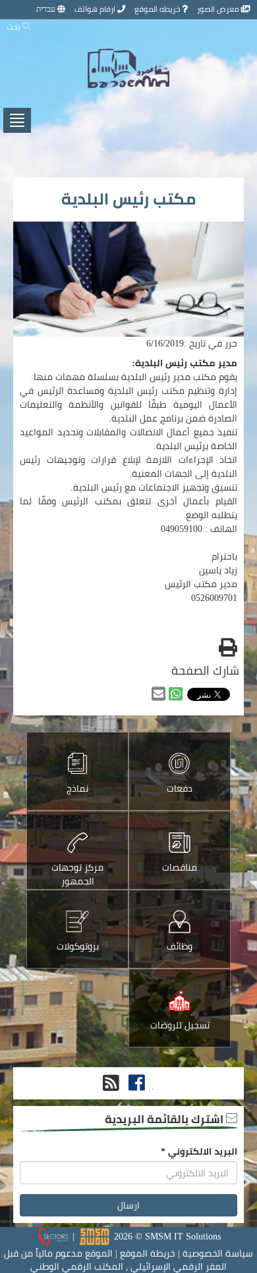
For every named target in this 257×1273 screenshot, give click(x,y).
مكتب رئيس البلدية (128, 199)
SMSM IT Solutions (183, 1236)
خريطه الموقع (158, 8)
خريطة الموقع (147, 1253)
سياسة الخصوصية (218, 1253)
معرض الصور (219, 8)
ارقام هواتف (95, 8)
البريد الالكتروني (199, 1151)
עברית (46, 8)
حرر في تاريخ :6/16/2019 (191, 343)
